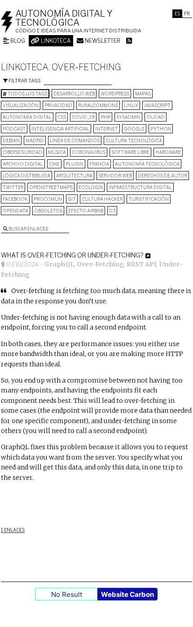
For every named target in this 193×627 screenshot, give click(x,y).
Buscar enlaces (28, 228)
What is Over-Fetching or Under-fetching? (72, 255)
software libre (130, 152)
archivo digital (23, 164)
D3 (112, 210)
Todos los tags (27, 93)
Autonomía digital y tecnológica (64, 18)
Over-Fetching (100, 264)
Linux (131, 105)
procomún (48, 199)
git (72, 199)
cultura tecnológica (133, 140)
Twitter (13, 187)
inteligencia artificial (60, 128)
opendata (15, 210)
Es (177, 13)
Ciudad (155, 117)
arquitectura (74, 175)
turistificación (148, 199)
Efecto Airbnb (85, 210)
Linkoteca (55, 40)
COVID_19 (83, 117)
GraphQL (59, 264)
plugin (74, 164)
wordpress (115, 93)
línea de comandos (75, 140)
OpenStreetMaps (51, 187)
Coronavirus (88, 152)
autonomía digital (27, 117)
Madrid (35, 140)
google (134, 128)
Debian (11, 140)
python (160, 128)
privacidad (58, 105)
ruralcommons (98, 105)
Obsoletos (48, 210)
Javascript (157, 105)
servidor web (115, 175)
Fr (187, 13)
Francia (99, 164)
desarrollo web (74, 93)
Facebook (15, 199)
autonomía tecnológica (147, 164)
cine (54, 164)
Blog (17, 40)
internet (106, 128)
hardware (168, 152)
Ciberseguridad (22, 152)
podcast (14, 128)
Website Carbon (127, 594)
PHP (105, 117)
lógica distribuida (26, 175)
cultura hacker (102, 199)
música (57, 152)
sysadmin (128, 117)
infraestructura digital (140, 187)
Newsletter (101, 40)
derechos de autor (162, 175)
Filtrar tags (24, 80)
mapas (143, 93)
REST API (142, 264)
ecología (91, 187)
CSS (61, 117)
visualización (21, 105)
